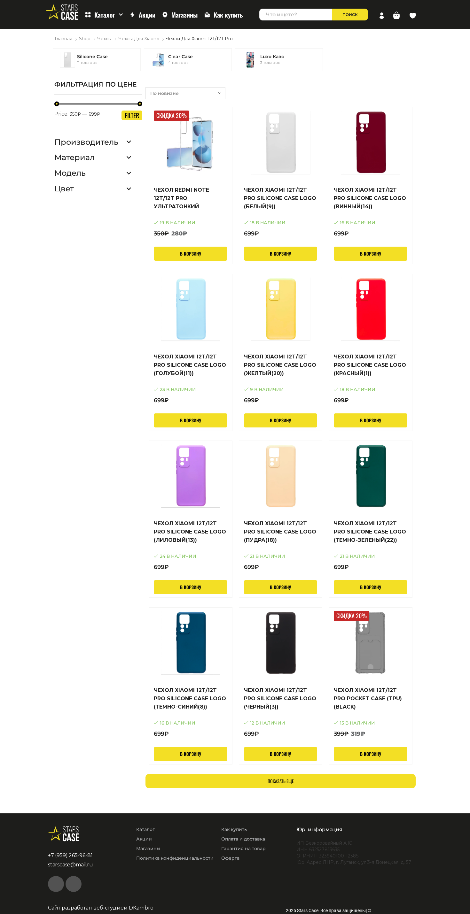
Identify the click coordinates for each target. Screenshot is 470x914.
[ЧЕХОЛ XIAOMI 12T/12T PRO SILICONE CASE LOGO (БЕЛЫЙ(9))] (280, 212)
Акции (147, 14)
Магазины (184, 14)
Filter (132, 115)
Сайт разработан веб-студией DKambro (100, 908)
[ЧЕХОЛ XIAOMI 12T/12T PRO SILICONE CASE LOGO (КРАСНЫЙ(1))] (370, 378)
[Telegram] (74, 884)
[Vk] (56, 884)
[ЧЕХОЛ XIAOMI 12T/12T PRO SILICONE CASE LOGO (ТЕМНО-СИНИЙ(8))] (190, 712)
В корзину (190, 253)
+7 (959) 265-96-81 (70, 855)
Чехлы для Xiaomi (138, 39)
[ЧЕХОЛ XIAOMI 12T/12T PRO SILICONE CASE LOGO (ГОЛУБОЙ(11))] (190, 378)
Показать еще (281, 781)
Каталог (104, 14)
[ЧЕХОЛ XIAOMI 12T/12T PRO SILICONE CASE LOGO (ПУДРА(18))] (280, 545)
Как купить (228, 14)
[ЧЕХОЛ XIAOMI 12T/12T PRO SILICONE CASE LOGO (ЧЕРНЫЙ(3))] (280, 712)
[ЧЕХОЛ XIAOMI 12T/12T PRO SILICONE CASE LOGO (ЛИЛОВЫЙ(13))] (190, 545)
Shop (84, 39)
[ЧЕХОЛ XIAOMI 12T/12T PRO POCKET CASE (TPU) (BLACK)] (370, 712)
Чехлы (104, 39)
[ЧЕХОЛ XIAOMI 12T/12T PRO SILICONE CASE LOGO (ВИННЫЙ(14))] (370, 212)
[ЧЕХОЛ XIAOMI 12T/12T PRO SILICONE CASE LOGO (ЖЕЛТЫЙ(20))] (280, 378)
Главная (63, 39)
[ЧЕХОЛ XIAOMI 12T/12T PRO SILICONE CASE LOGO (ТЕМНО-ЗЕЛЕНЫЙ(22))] (370, 545)
